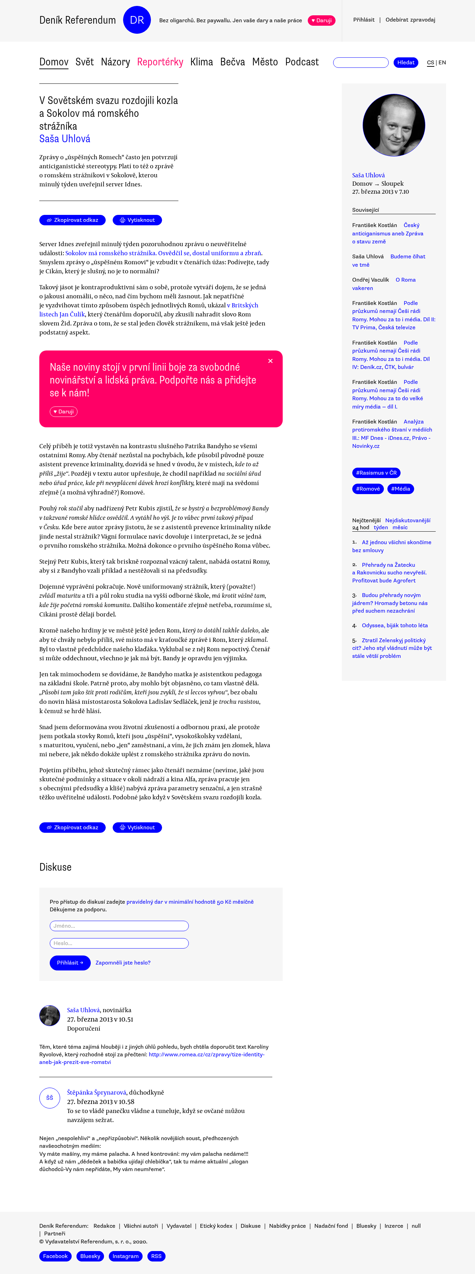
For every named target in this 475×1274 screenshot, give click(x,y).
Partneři (54, 1233)
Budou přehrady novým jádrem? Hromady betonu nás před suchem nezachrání (390, 603)
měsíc (400, 527)
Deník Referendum (77, 20)
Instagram (126, 1256)
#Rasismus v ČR (376, 472)
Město (265, 61)
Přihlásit (364, 19)
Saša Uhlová (64, 138)
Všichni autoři (141, 1226)
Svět (84, 61)
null (416, 1226)
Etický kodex (216, 1226)
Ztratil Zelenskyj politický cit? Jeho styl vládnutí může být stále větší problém (392, 648)
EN (442, 62)
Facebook (55, 1256)
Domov (54, 61)
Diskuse (251, 1226)
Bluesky (366, 1226)
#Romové (368, 488)
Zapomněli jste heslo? (123, 962)
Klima (201, 61)
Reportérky (160, 61)
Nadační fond (331, 1226)
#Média (400, 488)
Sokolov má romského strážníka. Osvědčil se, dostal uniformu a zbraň (163, 253)
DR (137, 20)
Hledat (405, 62)
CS (430, 62)
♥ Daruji (322, 20)
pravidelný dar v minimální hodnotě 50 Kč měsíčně (190, 901)
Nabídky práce (287, 1226)
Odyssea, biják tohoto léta (395, 625)
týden (381, 527)
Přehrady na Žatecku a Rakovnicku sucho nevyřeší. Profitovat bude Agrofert (389, 573)
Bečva (232, 61)
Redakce (104, 1226)
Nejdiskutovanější (407, 520)
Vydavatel (179, 1226)
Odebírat (410, 19)
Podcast (302, 61)
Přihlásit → (70, 962)
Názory (115, 61)
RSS (156, 1256)
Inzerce (394, 1226)
